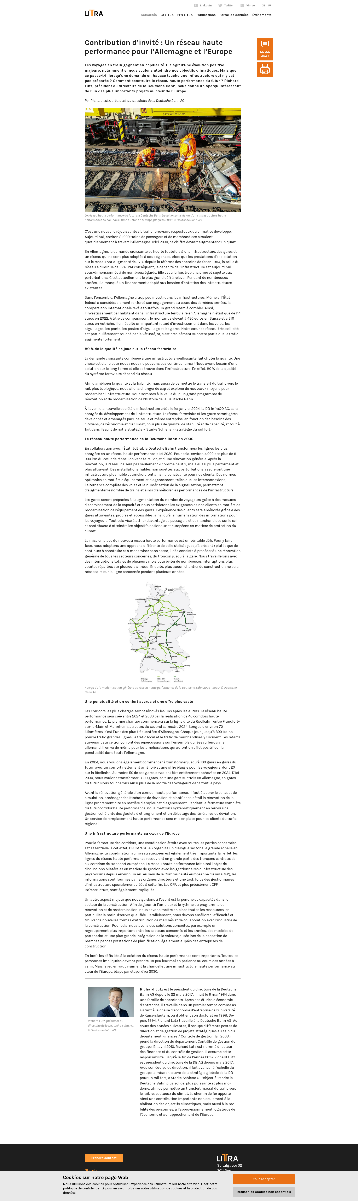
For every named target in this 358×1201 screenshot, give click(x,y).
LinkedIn (206, 5)
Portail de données (234, 15)
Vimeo (250, 5)
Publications (206, 15)
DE (263, 5)
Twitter (229, 5)
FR (270, 5)
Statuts (91, 1170)
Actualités (149, 15)
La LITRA (167, 15)
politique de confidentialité (83, 1188)
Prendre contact (104, 1158)
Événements (262, 15)
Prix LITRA (185, 15)
